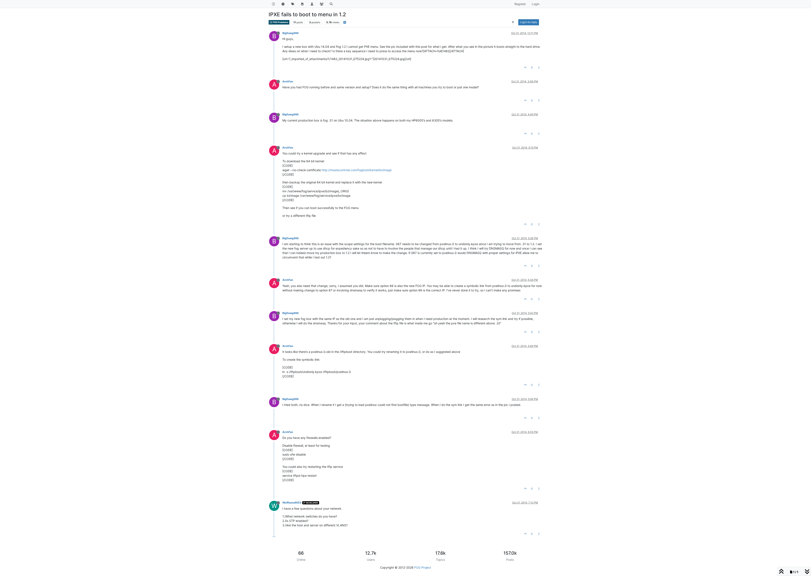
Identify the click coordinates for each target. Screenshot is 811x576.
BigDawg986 (290, 33)
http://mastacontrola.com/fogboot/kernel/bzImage (357, 170)
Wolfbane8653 (291, 502)
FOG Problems (280, 22)
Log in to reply (528, 22)
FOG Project (422, 567)
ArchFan (287, 81)
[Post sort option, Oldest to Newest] (513, 22)
